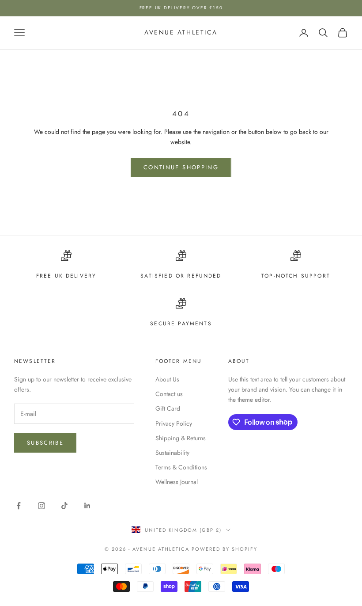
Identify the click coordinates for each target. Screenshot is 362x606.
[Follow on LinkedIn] (87, 505)
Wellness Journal (176, 481)
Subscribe (45, 442)
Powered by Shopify (224, 549)
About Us (167, 379)
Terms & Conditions (181, 467)
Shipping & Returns (180, 438)
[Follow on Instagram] (41, 505)
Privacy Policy (173, 423)
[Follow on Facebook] (18, 505)
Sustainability (172, 452)
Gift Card (167, 408)
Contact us (169, 393)
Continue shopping (181, 167)
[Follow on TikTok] (64, 505)
